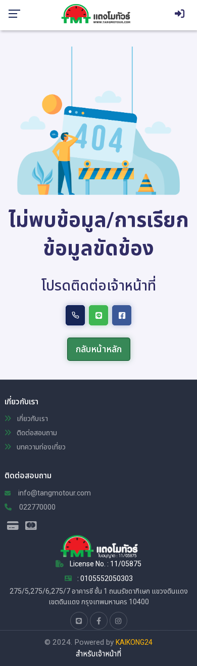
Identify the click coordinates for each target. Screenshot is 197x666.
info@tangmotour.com (54, 493)
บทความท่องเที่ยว (40, 447)
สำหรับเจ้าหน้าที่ (98, 653)
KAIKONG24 (134, 642)
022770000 (37, 507)
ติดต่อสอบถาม (36, 433)
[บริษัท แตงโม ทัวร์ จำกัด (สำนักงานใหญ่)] (99, 13)
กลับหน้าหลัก (99, 349)
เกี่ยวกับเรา (31, 418)
